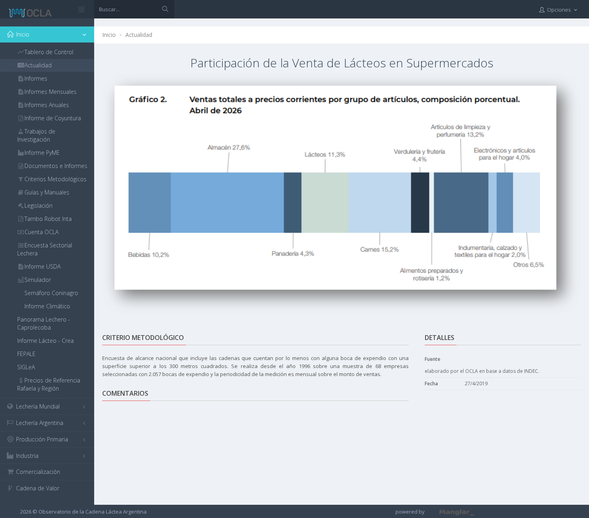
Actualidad (138, 34)
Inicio (109, 34)
